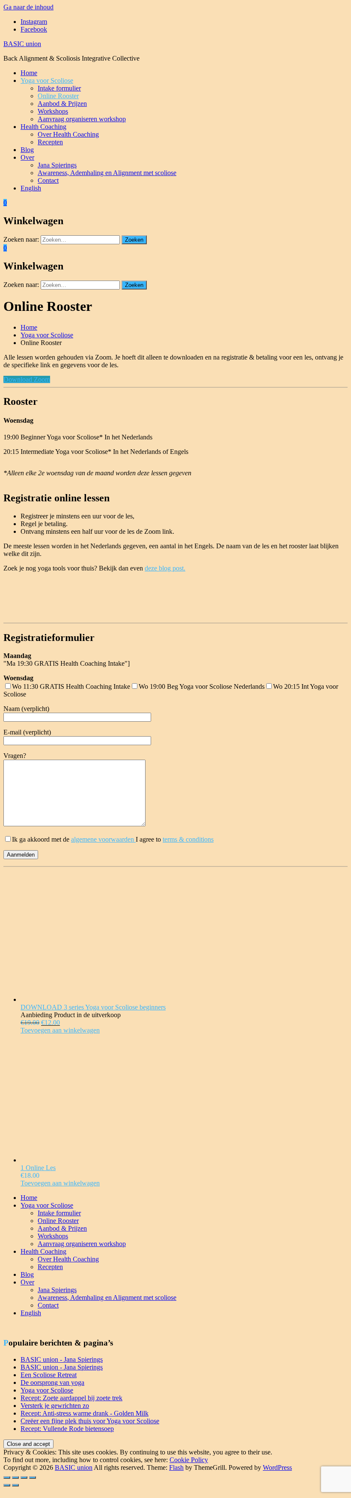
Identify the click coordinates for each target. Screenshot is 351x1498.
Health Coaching (43, 126)
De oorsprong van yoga (52, 1382)
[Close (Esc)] (6, 1477)
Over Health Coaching (68, 134)
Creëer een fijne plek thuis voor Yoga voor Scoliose (90, 1421)
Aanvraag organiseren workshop (82, 119)
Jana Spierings (57, 165)
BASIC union (22, 43)
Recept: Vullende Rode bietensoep (67, 1428)
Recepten (50, 142)
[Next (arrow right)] (15, 1485)
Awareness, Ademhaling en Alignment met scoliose (107, 172)
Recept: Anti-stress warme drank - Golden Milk (85, 1413)
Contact (48, 180)
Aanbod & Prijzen (62, 103)
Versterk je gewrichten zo (55, 1405)
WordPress (277, 1467)
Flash (176, 1467)
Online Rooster (58, 95)
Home (29, 72)
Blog (27, 149)
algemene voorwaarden (103, 839)
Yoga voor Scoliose (47, 80)
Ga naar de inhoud (28, 7)
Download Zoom (26, 379)
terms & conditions (188, 839)
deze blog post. (165, 568)
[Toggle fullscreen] (24, 1477)
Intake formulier (59, 88)
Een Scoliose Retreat (49, 1374)
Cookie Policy (189, 1459)
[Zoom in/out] (32, 1477)
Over (27, 157)
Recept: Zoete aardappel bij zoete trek (71, 1397)
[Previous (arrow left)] (6, 1485)
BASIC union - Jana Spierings (62, 1359)
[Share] (15, 1477)
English (31, 188)
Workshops (53, 111)
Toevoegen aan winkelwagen (60, 1030)
